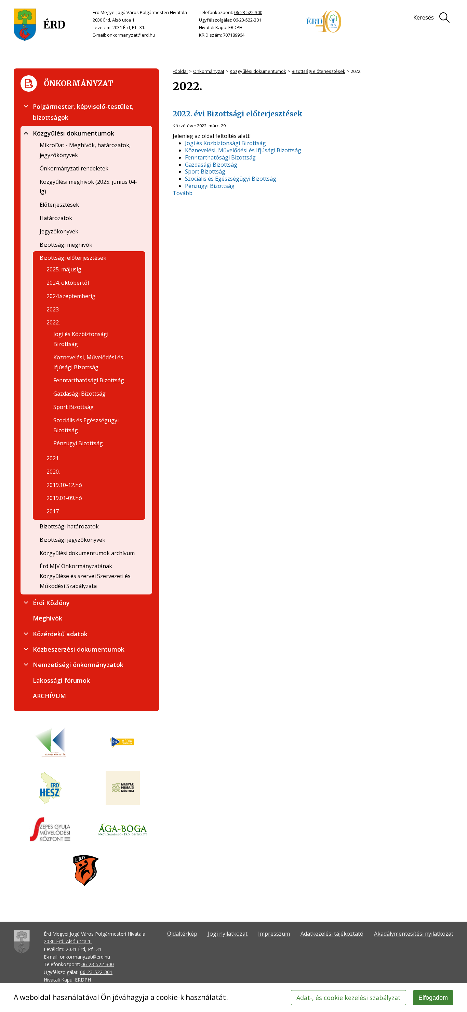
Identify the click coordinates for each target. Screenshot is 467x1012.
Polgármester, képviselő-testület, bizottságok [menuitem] (83, 111)
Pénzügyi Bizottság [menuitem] (78, 443)
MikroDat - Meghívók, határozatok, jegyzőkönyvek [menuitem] (85, 150)
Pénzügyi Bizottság (210, 186)
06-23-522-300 (248, 12)
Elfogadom (433, 997)
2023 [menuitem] (52, 309)
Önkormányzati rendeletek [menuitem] (74, 168)
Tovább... (184, 193)
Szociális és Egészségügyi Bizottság (230, 178)
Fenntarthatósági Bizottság (220, 157)
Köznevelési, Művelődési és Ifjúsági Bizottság (243, 150)
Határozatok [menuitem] (56, 218)
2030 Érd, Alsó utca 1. (114, 20)
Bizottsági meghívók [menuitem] (66, 244)
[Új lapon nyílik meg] (123, 742)
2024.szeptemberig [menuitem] (70, 296)
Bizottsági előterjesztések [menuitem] (73, 257)
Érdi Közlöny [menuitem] (51, 603)
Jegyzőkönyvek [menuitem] (59, 231)
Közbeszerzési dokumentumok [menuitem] (78, 649)
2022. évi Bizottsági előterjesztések (238, 113)
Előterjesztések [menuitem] (59, 204)
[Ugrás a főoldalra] (39, 25)
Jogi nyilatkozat (228, 933)
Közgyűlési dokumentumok (258, 71)
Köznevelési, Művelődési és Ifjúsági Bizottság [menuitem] (88, 362)
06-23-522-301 (247, 20)
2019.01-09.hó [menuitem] (64, 498)
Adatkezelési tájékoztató (332, 933)
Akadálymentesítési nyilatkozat (413, 933)
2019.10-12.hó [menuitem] (64, 485)
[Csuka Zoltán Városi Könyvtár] (50, 742)
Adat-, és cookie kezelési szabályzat (348, 998)
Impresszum (274, 933)
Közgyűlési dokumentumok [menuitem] (73, 133)
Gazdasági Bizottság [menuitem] (79, 393)
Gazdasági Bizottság (211, 164)
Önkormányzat (208, 71)
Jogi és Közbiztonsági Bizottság (225, 143)
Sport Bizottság (205, 171)
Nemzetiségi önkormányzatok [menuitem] (78, 665)
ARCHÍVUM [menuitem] (49, 696)
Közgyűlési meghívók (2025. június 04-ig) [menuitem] (88, 186)
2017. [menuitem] (53, 511)
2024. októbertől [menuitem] (67, 282)
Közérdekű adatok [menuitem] (60, 634)
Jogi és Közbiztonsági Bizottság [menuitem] (80, 339)
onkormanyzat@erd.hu (131, 35)
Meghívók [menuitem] (47, 618)
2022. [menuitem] (53, 322)
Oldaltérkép (182, 933)
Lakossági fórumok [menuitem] (61, 680)
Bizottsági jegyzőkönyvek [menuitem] (72, 539)
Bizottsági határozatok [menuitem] (69, 526)
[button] (26, 106)
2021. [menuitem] (53, 458)
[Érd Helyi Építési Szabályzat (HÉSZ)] (50, 788)
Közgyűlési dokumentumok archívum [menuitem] (87, 553)
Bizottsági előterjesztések (318, 71)
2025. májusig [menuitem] (63, 269)
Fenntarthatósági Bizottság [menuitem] (88, 380)
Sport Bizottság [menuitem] (73, 407)
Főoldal (180, 71)
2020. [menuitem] (53, 471)
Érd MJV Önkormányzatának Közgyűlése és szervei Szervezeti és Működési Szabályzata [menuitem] (85, 576)
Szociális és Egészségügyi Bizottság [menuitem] (86, 425)
